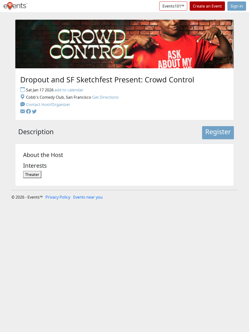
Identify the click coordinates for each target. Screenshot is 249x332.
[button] (29, 111)
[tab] (36, 132)
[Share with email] (23, 111)
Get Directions (105, 97)
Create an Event (207, 6)
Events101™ (173, 6)
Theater (32, 174)
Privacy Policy (57, 197)
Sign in (237, 6)
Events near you (88, 197)
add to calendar (68, 90)
